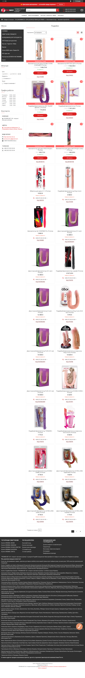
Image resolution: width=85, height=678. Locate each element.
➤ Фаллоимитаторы (51, 19)
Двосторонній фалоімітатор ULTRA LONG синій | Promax (40, 511)
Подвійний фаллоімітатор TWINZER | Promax (40, 431)
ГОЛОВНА (4, 31)
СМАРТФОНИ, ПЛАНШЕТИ (9, 34)
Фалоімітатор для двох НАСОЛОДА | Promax (40, 149)
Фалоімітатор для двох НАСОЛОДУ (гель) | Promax (69, 149)
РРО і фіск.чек (6, 53)
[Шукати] (57, 10)
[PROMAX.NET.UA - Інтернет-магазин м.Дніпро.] (7, 10)
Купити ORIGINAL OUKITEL (8, 551)
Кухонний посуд (26, 543)
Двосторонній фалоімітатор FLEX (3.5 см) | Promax (40, 351)
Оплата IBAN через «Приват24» (10, 50)
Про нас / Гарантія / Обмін (48, 15)
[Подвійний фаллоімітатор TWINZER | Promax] (40, 417)
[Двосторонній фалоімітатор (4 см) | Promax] (40, 297)
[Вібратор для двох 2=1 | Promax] (40, 177)
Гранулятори (46, 546)
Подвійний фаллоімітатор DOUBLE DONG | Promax (69, 391)
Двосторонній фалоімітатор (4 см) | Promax (40, 311)
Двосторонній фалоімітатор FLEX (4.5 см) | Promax (40, 391)
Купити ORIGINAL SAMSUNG (8, 545)
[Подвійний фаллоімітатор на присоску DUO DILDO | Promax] (70, 417)
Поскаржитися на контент (47, 666)
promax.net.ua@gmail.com (11, 139)
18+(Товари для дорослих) (9, 40)
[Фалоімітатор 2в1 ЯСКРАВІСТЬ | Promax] (40, 217)
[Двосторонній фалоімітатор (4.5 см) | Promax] (40, 257)
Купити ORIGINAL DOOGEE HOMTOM (11, 547)
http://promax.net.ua (9, 137)
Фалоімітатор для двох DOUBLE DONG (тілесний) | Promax (40, 64)
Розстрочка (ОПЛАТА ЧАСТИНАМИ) (12, 56)
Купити (41, 73)
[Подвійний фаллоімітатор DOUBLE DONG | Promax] (70, 377)
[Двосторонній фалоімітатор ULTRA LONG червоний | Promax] (70, 457)
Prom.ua (50, 663)
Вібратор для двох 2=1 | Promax (40, 191)
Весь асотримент (33, 15)
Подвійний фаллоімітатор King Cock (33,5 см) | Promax (69, 311)
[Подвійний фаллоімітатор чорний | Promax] (70, 257)
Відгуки (4, 47)
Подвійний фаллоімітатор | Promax (70, 106)
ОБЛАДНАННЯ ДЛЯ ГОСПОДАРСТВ (12, 37)
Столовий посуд (26, 549)
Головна (24, 15)
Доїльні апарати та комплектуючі (52, 544)
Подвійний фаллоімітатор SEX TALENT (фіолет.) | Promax (40, 106)
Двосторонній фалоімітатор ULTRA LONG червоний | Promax (69, 471)
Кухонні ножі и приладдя (29, 547)
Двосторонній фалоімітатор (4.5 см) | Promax (40, 271)
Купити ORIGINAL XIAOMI (8, 543)
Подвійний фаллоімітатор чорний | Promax (69, 271)
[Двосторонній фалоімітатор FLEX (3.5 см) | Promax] (40, 337)
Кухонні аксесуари (27, 545)
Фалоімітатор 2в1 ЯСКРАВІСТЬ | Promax (40, 231)
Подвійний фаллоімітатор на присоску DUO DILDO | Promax (69, 431)
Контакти (61, 15)
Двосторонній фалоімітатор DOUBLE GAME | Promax (40, 471)
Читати (61, 4)
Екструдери (46, 551)
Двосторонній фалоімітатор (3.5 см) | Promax (70, 231)
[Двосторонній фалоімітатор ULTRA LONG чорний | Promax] (70, 497)
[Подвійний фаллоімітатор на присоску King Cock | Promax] (70, 337)
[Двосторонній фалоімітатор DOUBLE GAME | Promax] (40, 457)
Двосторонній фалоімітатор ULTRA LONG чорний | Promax (69, 511)
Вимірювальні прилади (49, 553)
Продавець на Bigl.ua (43, 665)
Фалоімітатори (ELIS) (63, 19)
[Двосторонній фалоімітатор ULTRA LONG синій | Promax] (40, 497)
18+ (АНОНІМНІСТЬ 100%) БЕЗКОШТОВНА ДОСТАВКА (29, 19)
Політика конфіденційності (60, 666)
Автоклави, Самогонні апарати (51, 549)
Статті (3, 60)
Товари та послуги (9, 19)
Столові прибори (26, 551)
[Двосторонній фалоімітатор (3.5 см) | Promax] (70, 217)
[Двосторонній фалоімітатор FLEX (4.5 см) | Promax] (40, 377)
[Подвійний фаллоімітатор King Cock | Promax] (70, 177)
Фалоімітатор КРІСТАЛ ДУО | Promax (70, 63)
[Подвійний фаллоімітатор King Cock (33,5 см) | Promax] (70, 297)
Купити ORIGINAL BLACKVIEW (9, 549)
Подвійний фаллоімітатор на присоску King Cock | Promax (69, 351)
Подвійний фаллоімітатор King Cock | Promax (69, 191)
